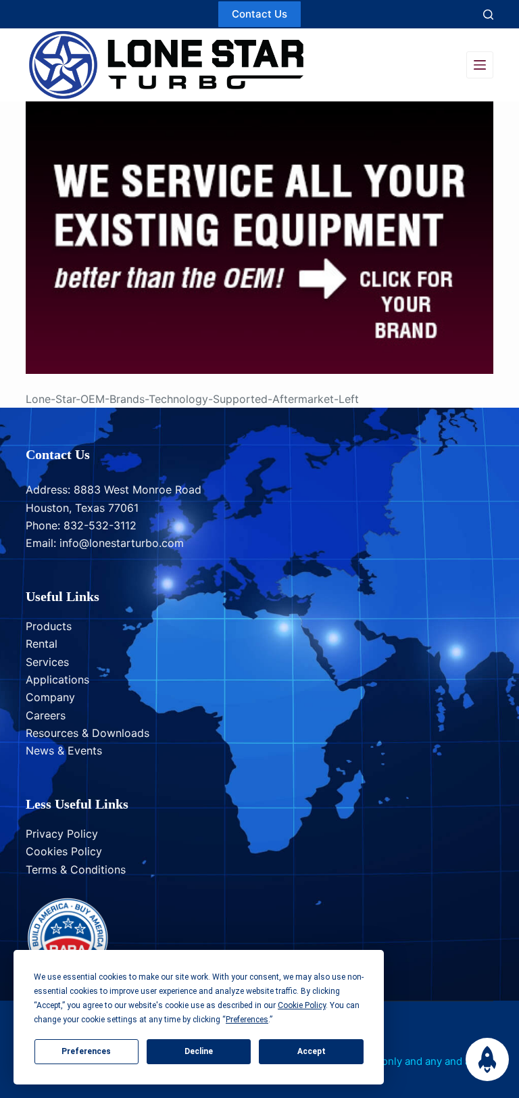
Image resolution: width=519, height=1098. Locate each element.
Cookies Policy (64, 851)
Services (47, 662)
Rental (41, 643)
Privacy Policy (62, 833)
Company (50, 697)
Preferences (86, 1051)
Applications (57, 679)
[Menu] (479, 64)
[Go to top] (487, 1059)
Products (49, 626)
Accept (311, 1051)
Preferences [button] (247, 1019)
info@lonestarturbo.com (121, 543)
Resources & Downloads (87, 733)
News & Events (64, 750)
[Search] (488, 14)
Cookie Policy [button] (302, 1005)
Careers (46, 715)
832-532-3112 (100, 525)
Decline (198, 1051)
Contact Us (259, 13)
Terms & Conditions (76, 869)
